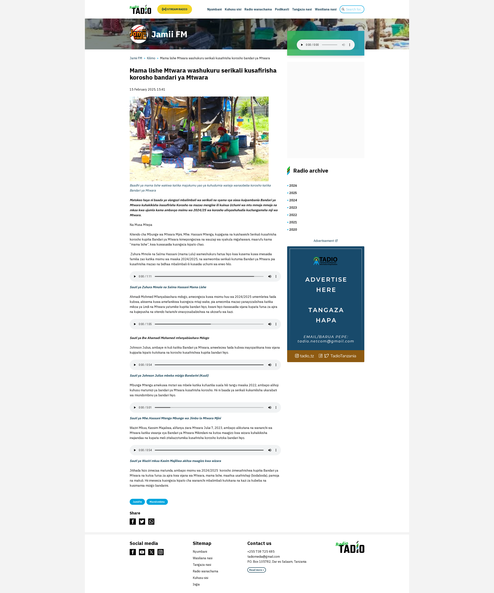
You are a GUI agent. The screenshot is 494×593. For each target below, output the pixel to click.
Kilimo (151, 58)
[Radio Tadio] (350, 547)
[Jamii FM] (140, 9)
